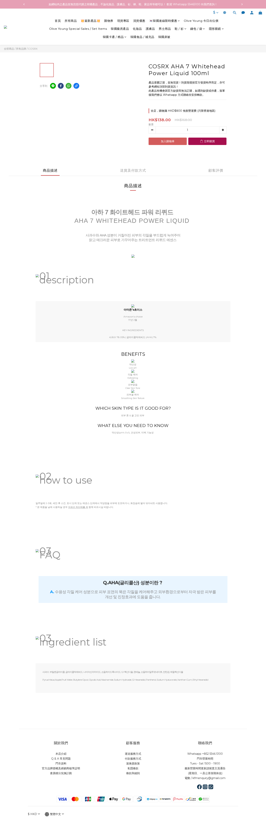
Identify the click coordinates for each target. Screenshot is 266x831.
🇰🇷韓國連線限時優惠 (163, 21)
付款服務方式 (133, 758)
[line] (53, 86)
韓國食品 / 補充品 (142, 37)
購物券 (108, 21)
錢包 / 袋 (196, 29)
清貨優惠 (139, 21)
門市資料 (60, 763)
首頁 (58, 21)
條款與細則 (133, 773)
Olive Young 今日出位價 (201, 21)
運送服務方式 (133, 753)
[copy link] (76, 86)
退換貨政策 (133, 763)
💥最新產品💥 (90, 21)
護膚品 (150, 29)
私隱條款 (133, 768)
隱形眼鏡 (215, 29)
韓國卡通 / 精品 (113, 37)
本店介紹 (60, 753)
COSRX (33, 48)
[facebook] (61, 86)
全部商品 (9, 48)
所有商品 (71, 21)
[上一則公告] (24, 4)
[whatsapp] (68, 86)
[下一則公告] (242, 4)
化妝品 (137, 29)
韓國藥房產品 (120, 29)
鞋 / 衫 (179, 29)
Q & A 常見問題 (61, 758)
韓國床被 (164, 37)
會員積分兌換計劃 (61, 773)
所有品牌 (21, 48)
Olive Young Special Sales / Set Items (78, 29)
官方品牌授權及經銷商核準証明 (61, 768)
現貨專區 (123, 21)
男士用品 (165, 29)
